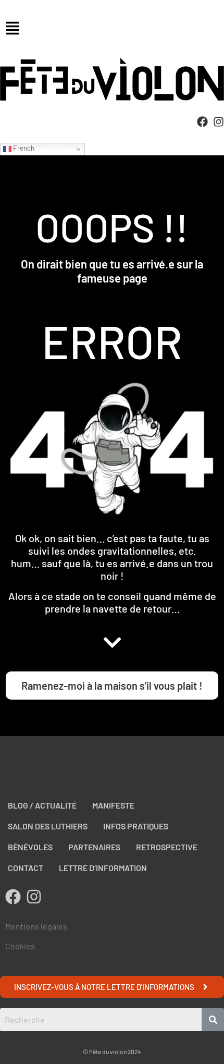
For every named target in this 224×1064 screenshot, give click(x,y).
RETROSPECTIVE (166, 847)
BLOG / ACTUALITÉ (42, 805)
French (22, 148)
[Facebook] (202, 121)
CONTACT (25, 868)
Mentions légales (36, 926)
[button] (112, 29)
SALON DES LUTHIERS (48, 826)
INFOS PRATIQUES (135, 826)
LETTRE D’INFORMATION (103, 868)
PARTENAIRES (94, 847)
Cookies (20, 946)
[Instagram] (218, 121)
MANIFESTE (113, 805)
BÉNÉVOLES (30, 847)
